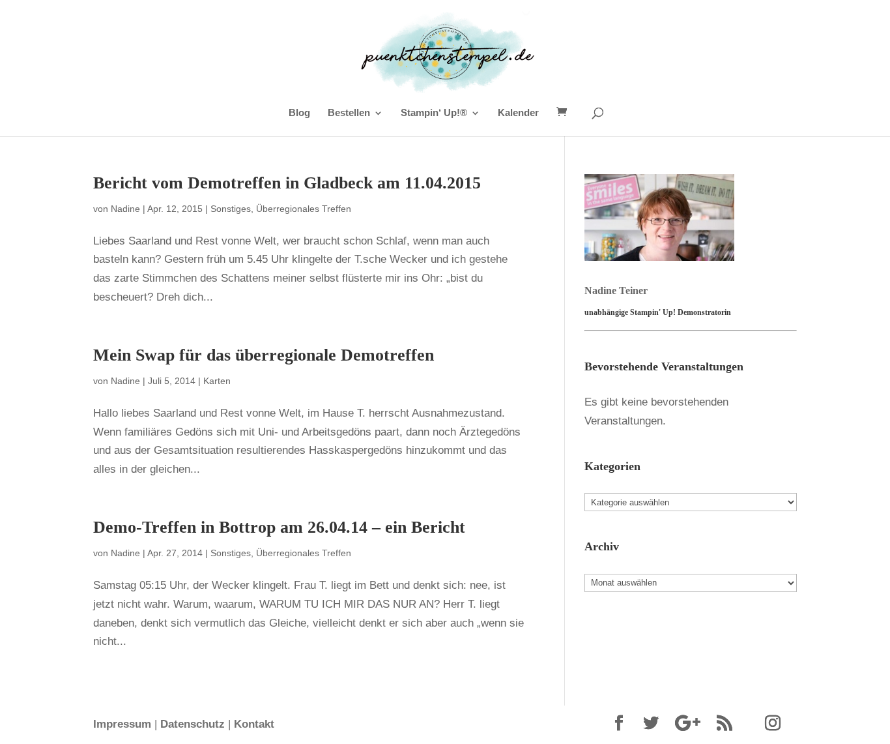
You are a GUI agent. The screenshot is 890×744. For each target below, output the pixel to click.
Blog (299, 113)
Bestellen (349, 113)
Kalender (518, 113)
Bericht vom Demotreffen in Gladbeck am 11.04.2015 (287, 182)
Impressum (122, 724)
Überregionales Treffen (303, 208)
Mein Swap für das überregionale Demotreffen (263, 355)
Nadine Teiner (616, 290)
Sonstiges (230, 208)
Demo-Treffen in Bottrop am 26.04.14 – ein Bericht (279, 527)
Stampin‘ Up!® (434, 113)
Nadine (125, 208)
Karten (217, 381)
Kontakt (254, 724)
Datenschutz (192, 724)
